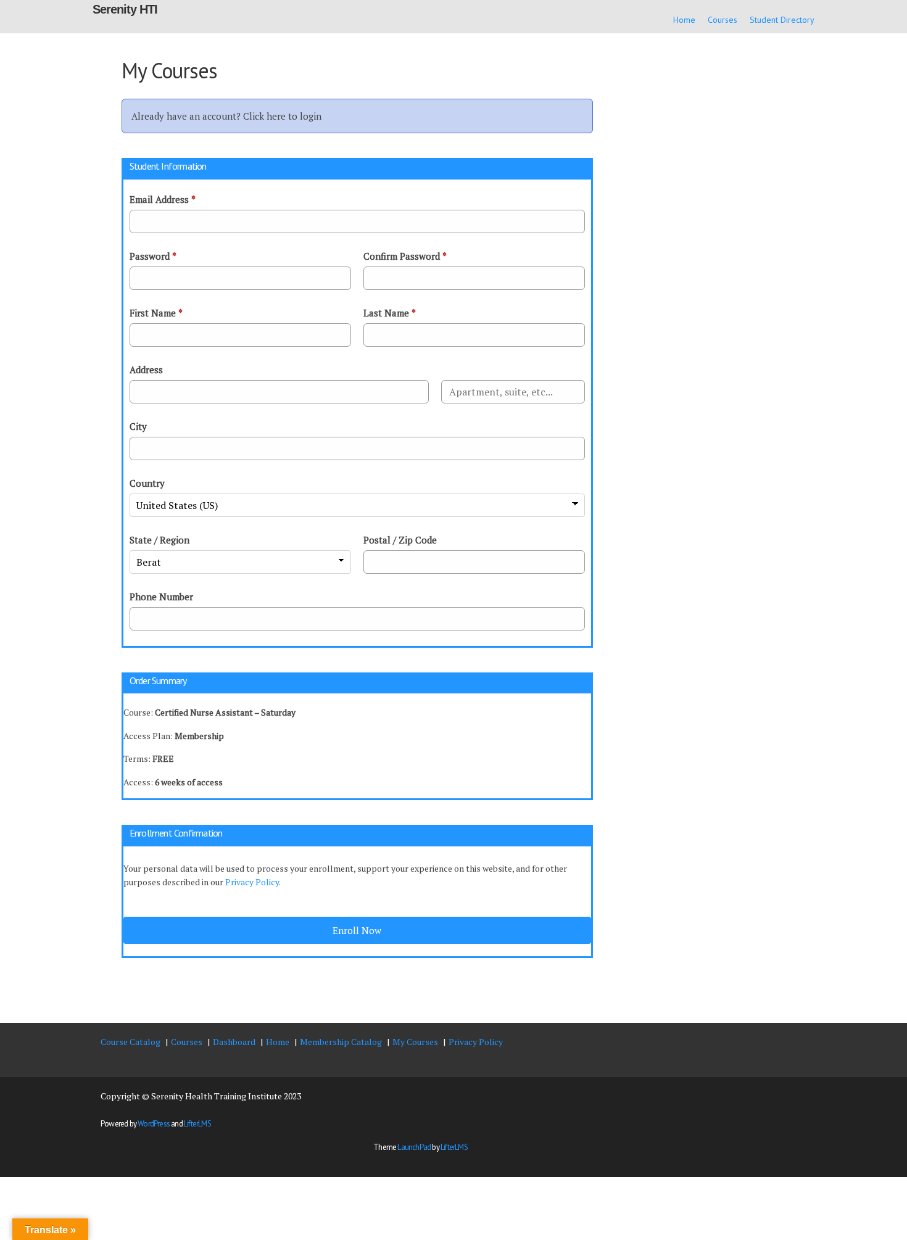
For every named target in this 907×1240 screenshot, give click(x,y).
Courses (722, 19)
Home (684, 19)
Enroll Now (357, 930)
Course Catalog (130, 1042)
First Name (156, 313)
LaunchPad (414, 1147)
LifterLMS (197, 1123)
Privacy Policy (252, 882)
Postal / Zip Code (400, 540)
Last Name (389, 313)
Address (146, 369)
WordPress (154, 1123)
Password (153, 256)
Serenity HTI (125, 9)
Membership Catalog (341, 1042)
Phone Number (161, 596)
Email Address (163, 199)
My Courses (415, 1042)
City (138, 426)
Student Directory (782, 19)
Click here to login (282, 116)
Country (147, 483)
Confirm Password (405, 256)
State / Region (159, 540)
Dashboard (234, 1042)
